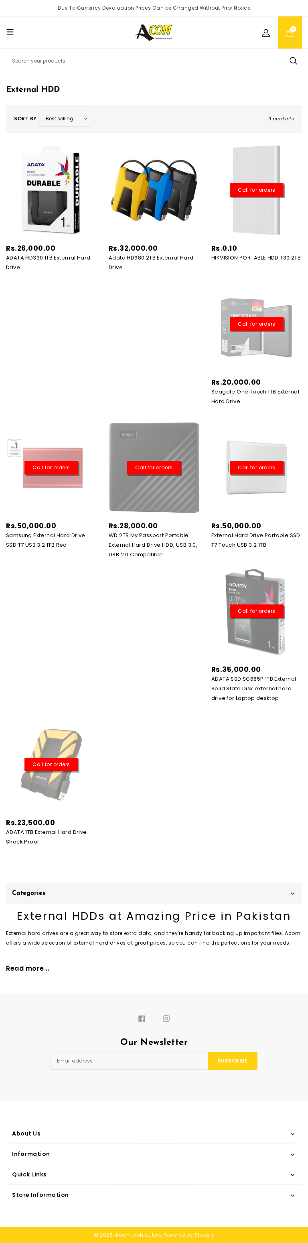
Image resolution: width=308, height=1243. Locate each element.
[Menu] (10, 32)
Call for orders (257, 190)
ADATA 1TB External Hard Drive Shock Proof (46, 837)
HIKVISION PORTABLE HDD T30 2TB (256, 258)
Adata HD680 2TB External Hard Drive (151, 262)
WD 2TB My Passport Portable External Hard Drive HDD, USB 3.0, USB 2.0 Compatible (153, 544)
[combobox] (154, 61)
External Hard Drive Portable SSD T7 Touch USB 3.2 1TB (255, 540)
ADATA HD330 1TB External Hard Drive (48, 262)
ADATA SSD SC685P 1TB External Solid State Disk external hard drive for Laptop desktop (253, 688)
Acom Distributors (138, 1234)
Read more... (27, 968)
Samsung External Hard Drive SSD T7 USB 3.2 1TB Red (45, 540)
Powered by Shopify (188, 1234)
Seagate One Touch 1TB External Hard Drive (255, 396)
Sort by (25, 118)
